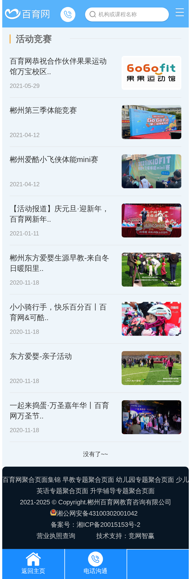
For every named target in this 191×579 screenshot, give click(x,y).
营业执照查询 (56, 536)
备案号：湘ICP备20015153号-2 (95, 524)
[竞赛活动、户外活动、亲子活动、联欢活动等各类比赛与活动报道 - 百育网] (33, 558)
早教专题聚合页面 (88, 479)
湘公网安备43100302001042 (97, 513)
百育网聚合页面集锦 (31, 479)
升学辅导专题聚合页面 (122, 491)
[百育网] (28, 11)
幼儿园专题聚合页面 (145, 479)
